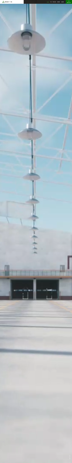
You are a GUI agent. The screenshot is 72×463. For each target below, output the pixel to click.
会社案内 (62, 1)
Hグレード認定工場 (53, 1)
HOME (48, 1)
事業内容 (58, 1)
